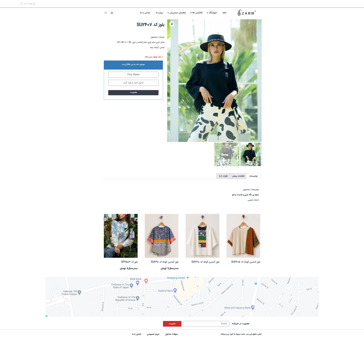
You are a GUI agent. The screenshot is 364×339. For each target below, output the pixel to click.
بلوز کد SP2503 (129, 262)
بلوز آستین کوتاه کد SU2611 (164, 262)
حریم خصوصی (153, 334)
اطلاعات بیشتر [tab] (238, 176)
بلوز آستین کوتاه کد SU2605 (245, 262)
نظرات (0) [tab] (223, 176)
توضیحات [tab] (253, 176)
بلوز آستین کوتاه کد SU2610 (205, 262)
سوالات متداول (171, 334)
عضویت (133, 92)
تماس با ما (136, 334)
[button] (171, 24)
